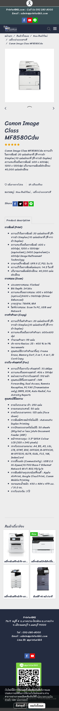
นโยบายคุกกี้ (22, 699)
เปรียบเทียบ (36, 185)
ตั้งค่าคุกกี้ (20, 705)
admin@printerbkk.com (33, 636)
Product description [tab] (18, 220)
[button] (48, 29)
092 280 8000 (44, 9)
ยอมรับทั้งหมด (36, 705)
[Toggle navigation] (54, 28)
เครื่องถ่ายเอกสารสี (42, 192)
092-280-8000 (31, 632)
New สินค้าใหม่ (23, 192)
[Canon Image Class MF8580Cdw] (29, 76)
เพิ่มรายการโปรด (15, 185)
